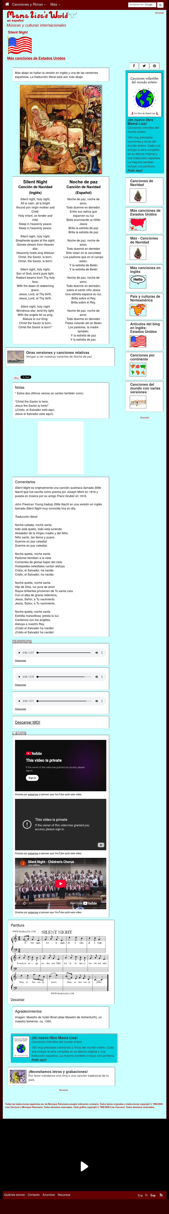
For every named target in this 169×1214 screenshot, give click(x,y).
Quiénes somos (14, 1194)
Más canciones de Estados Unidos (36, 58)
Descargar (20, 660)
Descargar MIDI (27, 722)
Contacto (34, 1194)
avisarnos (33, 794)
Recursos (64, 1194)
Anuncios (49, 1194)
